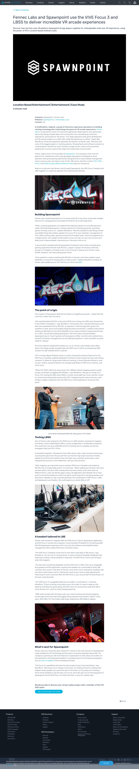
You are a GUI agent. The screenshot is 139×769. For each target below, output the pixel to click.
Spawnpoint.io (49, 120)
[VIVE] (11, 3)
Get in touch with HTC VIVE (49, 691)
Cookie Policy (9, 765)
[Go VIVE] (134, 2)
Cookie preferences (123, 763)
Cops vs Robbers (47, 660)
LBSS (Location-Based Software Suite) (58, 163)
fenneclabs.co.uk (62, 120)
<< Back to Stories (21, 10)
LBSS (81, 262)
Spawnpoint (70, 154)
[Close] (119, 2)
